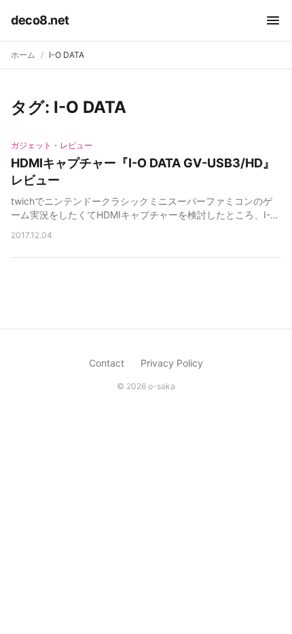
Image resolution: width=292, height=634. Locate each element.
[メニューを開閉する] (273, 20)
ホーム (23, 55)
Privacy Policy (172, 363)
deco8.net (40, 20)
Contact (106, 363)
